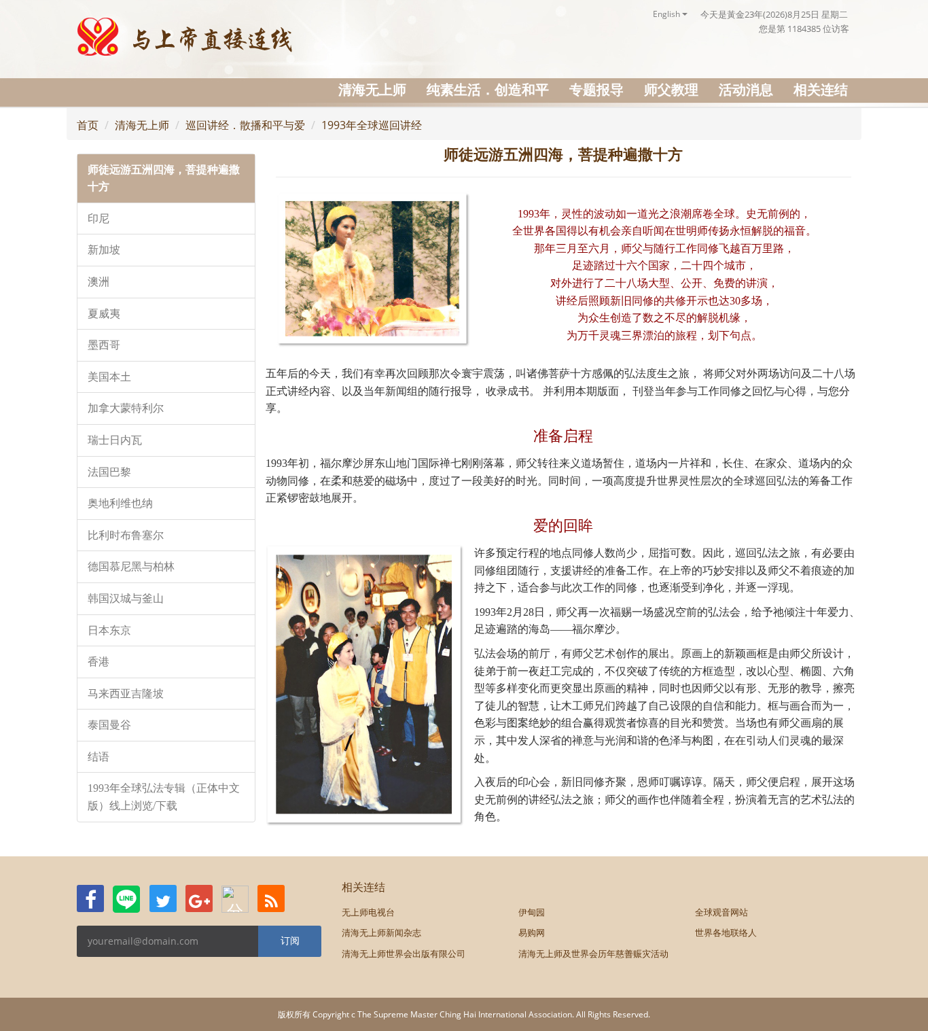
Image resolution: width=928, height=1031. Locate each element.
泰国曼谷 (109, 725)
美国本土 (109, 377)
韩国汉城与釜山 (126, 598)
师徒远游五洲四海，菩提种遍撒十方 (164, 178)
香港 (98, 661)
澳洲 (98, 281)
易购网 (531, 932)
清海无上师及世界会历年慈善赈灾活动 (593, 953)
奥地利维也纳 (120, 503)
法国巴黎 (109, 472)
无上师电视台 (368, 912)
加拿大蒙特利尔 (126, 408)
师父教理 (671, 89)
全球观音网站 (721, 912)
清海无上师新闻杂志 (381, 932)
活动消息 (746, 89)
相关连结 (820, 89)
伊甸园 (531, 912)
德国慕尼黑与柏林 (131, 566)
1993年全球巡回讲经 (371, 125)
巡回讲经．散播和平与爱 (245, 125)
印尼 (98, 218)
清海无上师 (372, 89)
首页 (88, 125)
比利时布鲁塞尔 (126, 535)
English (667, 14)
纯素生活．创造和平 (488, 89)
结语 (98, 757)
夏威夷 (104, 313)
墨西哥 (104, 345)
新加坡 (104, 250)
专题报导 (596, 89)
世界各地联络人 (726, 932)
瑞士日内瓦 (115, 440)
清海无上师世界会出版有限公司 (403, 953)
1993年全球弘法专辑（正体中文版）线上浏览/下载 (164, 796)
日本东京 (109, 630)
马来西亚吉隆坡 (126, 693)
